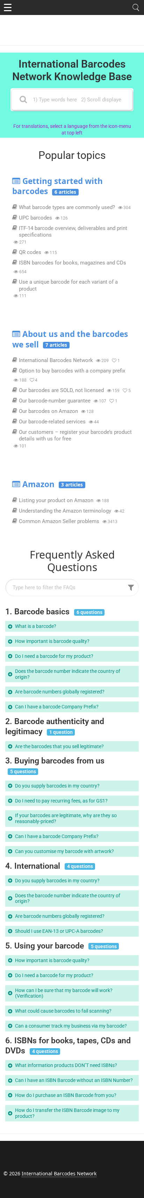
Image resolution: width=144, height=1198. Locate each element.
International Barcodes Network (59, 1173)
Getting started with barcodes (57, 186)
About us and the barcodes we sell (70, 339)
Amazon (52, 484)
